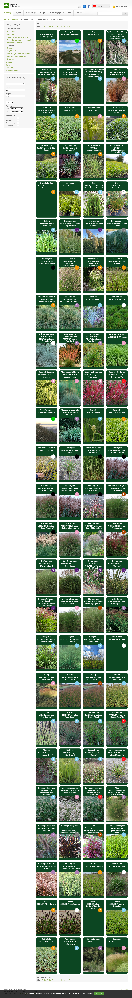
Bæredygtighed (57, 13)
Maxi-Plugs (43, 19)
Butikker (79, 13)
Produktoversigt (11, 19)
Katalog (7, 13)
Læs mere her (87, 993)
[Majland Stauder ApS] (12, 7)
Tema (33, 19)
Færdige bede (57, 19)
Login (43, 13)
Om (69, 13)
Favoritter (121, 6)
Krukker (24, 19)
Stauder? (124, 989)
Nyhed (18, 13)
